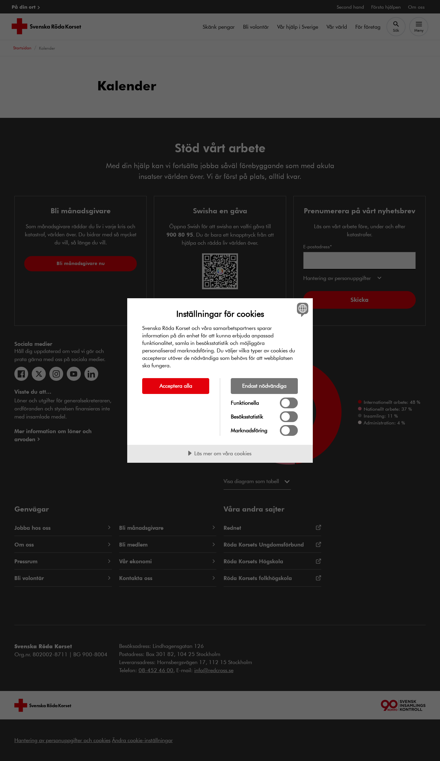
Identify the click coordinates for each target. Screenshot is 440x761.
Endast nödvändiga (264, 385)
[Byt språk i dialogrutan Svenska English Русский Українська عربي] (301, 309)
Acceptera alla (176, 385)
